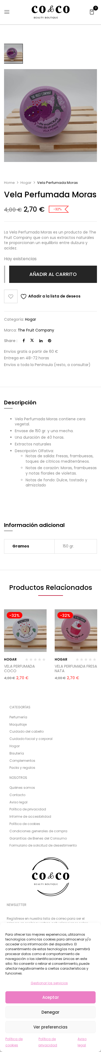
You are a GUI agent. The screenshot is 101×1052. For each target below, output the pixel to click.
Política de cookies (24, 823)
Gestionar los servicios (49, 983)
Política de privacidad (27, 809)
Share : (10, 340)
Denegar (50, 1012)
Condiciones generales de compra (38, 831)
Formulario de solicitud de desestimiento (43, 845)
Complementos (22, 760)
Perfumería (18, 717)
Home (9, 182)
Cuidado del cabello (26, 731)
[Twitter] (32, 340)
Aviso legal (18, 802)
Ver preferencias (50, 1027)
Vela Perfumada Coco (19, 669)
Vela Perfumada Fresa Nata (76, 669)
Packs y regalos (22, 767)
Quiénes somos (22, 787)
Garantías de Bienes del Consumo (38, 838)
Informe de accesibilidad (30, 816)
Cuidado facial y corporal (31, 738)
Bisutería (16, 753)
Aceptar (50, 997)
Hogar (26, 182)
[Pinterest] (49, 340)
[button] (91, 11)
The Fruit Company (36, 330)
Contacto (17, 795)
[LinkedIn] (41, 340)
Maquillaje (18, 724)
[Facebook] (24, 340)
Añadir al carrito (53, 274)
